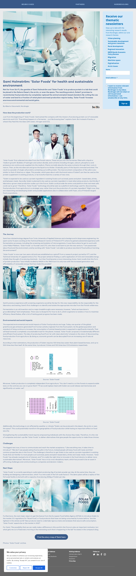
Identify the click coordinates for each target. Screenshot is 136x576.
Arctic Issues (113, 66)
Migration (112, 57)
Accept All (39, 568)
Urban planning (114, 38)
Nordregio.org (121, 4)
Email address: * (111, 78)
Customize (13, 568)
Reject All (26, 568)
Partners (80, 4)
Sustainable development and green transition (118, 42)
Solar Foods (57, 89)
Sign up (124, 103)
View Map (73, 561)
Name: (108, 69)
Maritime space (114, 60)
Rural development (115, 46)
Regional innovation (116, 49)
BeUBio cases (28, 4)
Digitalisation (113, 63)
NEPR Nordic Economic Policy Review (117, 53)
